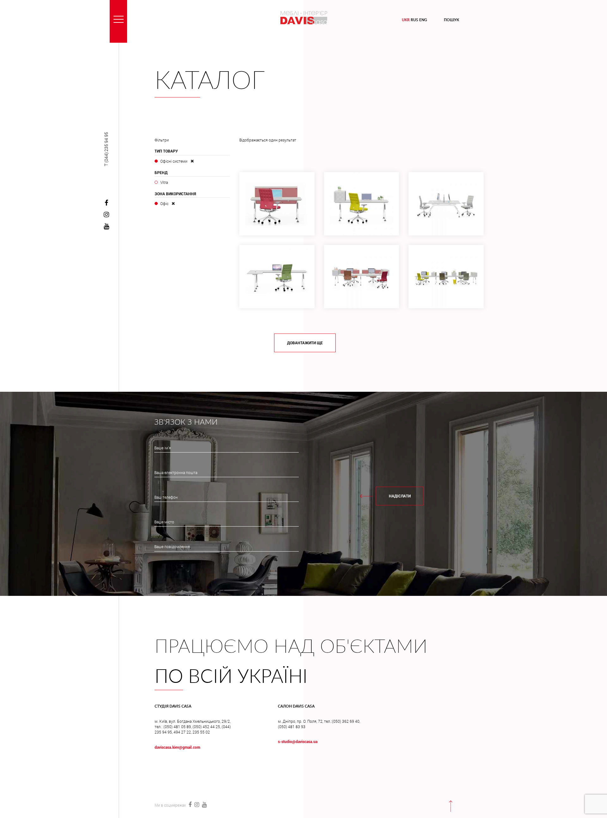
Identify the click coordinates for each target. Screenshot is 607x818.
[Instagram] (106, 214)
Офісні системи (173, 161)
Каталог (210, 81)
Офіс (164, 203)
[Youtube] (106, 226)
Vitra (164, 182)
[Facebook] (106, 203)
